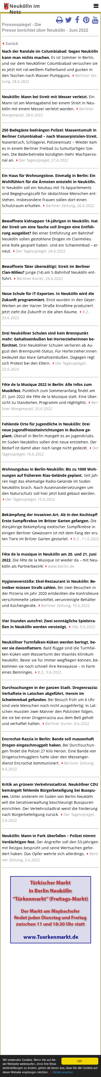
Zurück (11, 43)
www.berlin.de (61, 566)
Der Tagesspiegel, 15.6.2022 (30, 499)
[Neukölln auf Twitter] (68, 21)
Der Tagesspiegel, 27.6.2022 (43, 160)
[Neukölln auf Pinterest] (86, 21)
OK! (79, 1061)
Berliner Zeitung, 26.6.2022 (70, 205)
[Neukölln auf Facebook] (77, 21)
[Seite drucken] (59, 21)
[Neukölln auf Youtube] (95, 21)
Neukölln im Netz (24, 6)
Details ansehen (63, 1072)
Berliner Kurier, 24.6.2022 (40, 278)
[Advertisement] (50, 997)
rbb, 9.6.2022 (83, 626)
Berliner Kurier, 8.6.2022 (67, 723)
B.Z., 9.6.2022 (49, 672)
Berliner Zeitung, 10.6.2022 (65, 605)
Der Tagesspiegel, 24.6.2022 (40, 251)
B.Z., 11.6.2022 (86, 538)
